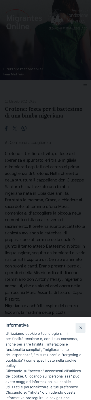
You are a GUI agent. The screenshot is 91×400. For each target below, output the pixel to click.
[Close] (80, 328)
